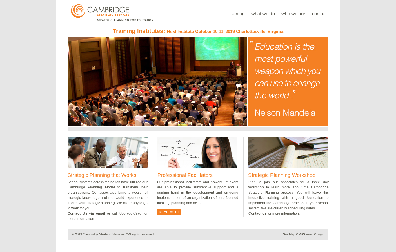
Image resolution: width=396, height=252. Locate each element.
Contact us (257, 213)
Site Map (289, 234)
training (237, 13)
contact (319, 13)
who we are (293, 13)
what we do (263, 13)
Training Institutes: (198, 31)
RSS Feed (306, 234)
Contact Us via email (86, 213)
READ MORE (169, 212)
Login (320, 234)
